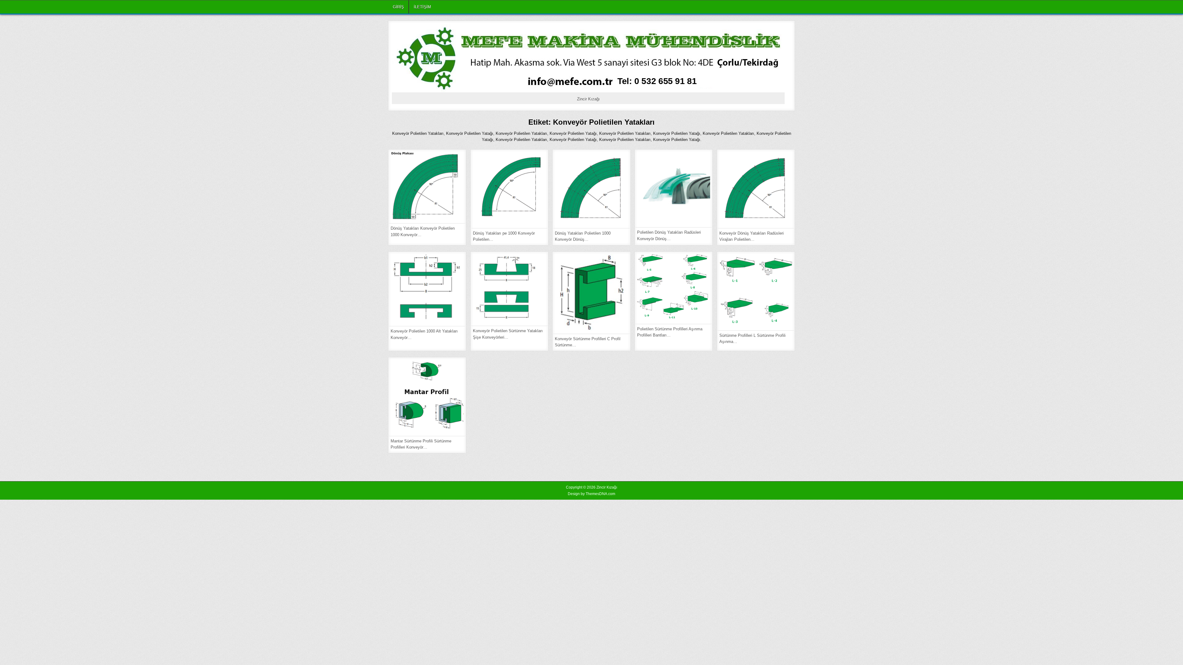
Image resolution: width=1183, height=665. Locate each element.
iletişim (422, 7)
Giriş (398, 7)
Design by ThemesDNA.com (591, 494)
